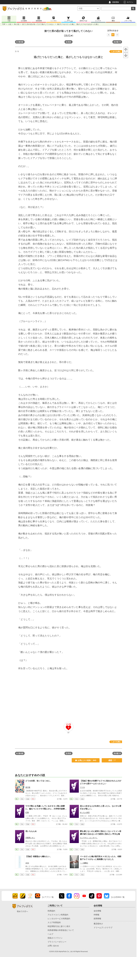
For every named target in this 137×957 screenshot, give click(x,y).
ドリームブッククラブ (103, 927)
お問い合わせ (53, 946)
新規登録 (115, 2)
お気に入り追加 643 (87, 760)
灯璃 (27, 812)
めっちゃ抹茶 (85, 812)
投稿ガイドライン (55, 938)
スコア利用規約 (54, 922)
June (27, 863)
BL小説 (16, 24)
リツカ (82, 787)
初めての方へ (22, 911)
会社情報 (97, 911)
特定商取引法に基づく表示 (59, 926)
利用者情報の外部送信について (61, 930)
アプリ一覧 (49, 897)
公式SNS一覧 (119, 897)
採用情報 (97, 919)
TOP (3, 24)
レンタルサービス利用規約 (59, 919)
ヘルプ (50, 934)
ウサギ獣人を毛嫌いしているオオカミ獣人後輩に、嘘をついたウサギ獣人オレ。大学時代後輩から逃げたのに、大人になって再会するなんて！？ (46, 809)
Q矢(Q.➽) (68, 35)
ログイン (130, 2)
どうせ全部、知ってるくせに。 (38, 781)
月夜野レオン (30, 838)
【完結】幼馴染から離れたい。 (38, 856)
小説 (9, 24)
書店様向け (98, 924)
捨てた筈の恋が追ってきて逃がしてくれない (38, 24)
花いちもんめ (31, 831)
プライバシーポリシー (57, 942)
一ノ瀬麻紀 (84, 863)
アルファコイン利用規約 (58, 915)
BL (17, 799)
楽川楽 (27, 787)
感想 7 (111, 760)
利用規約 (51, 911)
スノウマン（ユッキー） (89, 838)
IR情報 (96, 915)
